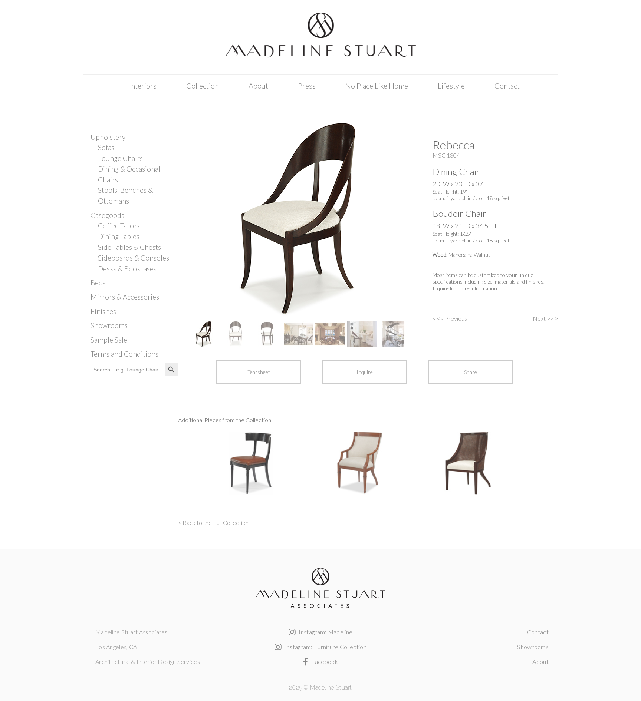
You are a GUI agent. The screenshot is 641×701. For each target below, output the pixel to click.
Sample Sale (109, 339)
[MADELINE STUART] (320, 37)
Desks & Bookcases (127, 268)
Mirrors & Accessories (125, 296)
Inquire (364, 372)
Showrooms (109, 325)
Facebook (324, 661)
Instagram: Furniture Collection (324, 646)
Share (470, 372)
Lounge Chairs (120, 158)
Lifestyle (451, 85)
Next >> (543, 318)
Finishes (103, 311)
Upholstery (108, 137)
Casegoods (107, 215)
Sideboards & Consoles (133, 258)
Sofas (106, 147)
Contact (507, 85)
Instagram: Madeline (325, 631)
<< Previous (452, 318)
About (258, 85)
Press (307, 85)
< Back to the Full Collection (213, 522)
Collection (202, 85)
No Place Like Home (376, 85)
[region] (300, 233)
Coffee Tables (118, 225)
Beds (98, 282)
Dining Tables (118, 236)
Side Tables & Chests (129, 247)
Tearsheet (258, 372)
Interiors (143, 85)
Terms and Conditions (124, 354)
